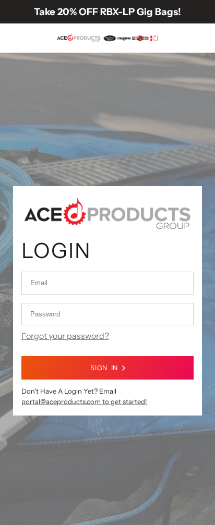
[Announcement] (107, 11)
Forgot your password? (65, 336)
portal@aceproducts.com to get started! (84, 401)
